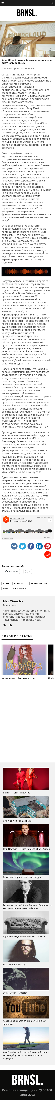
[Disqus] (27, 721)
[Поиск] (52, 3)
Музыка (7, 68)
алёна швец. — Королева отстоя (18, 678)
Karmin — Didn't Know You (16, 792)
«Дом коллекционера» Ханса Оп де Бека (24, 936)
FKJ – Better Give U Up (14, 964)
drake (6, 583)
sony (5, 588)
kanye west (20, 583)
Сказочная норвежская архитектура (22, 877)
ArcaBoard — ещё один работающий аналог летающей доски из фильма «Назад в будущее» (26, 1055)
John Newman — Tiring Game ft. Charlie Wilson (26, 848)
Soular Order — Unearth (15, 992)
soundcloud (20, 588)
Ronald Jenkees (39, 583)
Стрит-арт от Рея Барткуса (17, 820)
